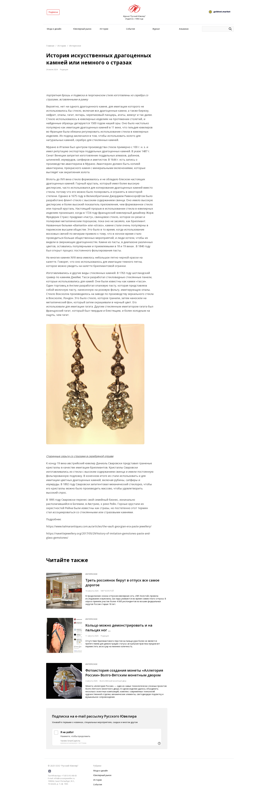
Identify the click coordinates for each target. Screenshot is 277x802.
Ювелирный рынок (82, 28)
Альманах (184, 28)
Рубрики (97, 765)
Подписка (53, 12)
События (130, 28)
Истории (104, 28)
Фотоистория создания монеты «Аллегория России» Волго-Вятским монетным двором (124, 672)
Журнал (156, 28)
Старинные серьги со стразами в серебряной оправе (79, 456)
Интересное (75, 45)
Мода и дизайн (54, 28)
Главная (50, 45)
